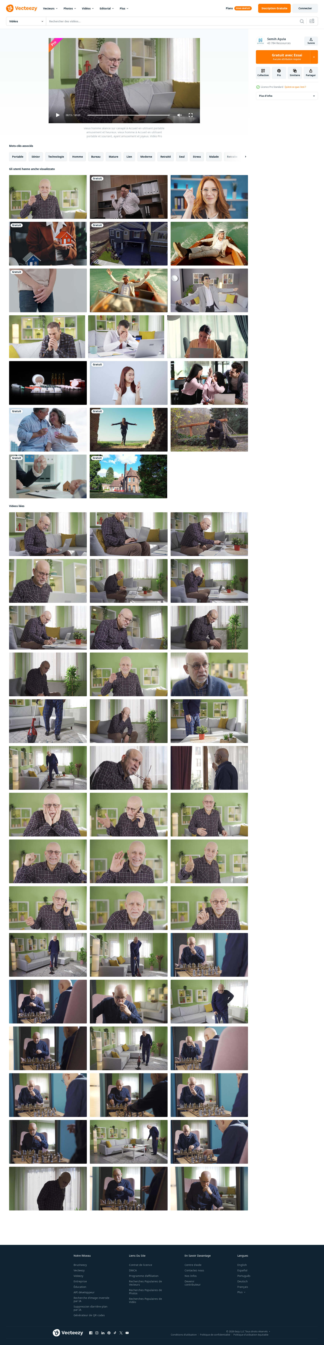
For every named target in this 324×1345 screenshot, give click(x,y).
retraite (232, 156)
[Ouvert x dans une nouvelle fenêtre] (121, 1332)
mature (113, 156)
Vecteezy (79, 1270)
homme (77, 156)
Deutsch (242, 1281)
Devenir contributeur (193, 1283)
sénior (36, 156)
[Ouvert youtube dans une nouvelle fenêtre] (127, 1332)
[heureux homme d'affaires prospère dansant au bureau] (129, 197)
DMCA (133, 1270)
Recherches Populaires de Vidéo (145, 1300)
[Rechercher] (302, 21)
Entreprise (80, 1281)
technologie (56, 156)
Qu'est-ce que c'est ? (295, 87)
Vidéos (86, 8)
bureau (95, 156)
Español (242, 1270)
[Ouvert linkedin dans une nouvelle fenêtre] (102, 1332)
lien (129, 156)
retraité (165, 156)
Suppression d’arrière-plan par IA (90, 1308)
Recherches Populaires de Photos (145, 1291)
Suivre (311, 43)
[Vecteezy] (21, 8)
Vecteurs (48, 8)
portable (17, 156)
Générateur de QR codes (89, 1315)
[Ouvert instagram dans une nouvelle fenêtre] (96, 1332)
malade (214, 156)
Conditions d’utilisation (184, 1334)
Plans (229, 8)
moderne (146, 156)
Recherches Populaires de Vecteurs (145, 1283)
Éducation (80, 1287)
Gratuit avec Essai (287, 57)
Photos (68, 8)
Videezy (78, 1276)
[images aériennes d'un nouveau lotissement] (129, 244)
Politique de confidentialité (215, 1334)
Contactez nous (194, 1270)
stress (197, 156)
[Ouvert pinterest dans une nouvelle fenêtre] (108, 1332)
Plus (122, 8)
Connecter (305, 8)
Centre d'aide (193, 1265)
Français (242, 1287)
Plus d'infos (265, 95)
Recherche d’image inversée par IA (91, 1299)
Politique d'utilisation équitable (250, 1334)
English (242, 1265)
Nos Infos (191, 1276)
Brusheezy (80, 1265)
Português (243, 1276)
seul (182, 156)
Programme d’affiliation (144, 1276)
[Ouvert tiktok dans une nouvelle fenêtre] (115, 1332)
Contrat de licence (140, 1265)
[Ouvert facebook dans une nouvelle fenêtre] (90, 1332)
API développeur (84, 1292)
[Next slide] (242, 156)
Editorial (105, 8)
